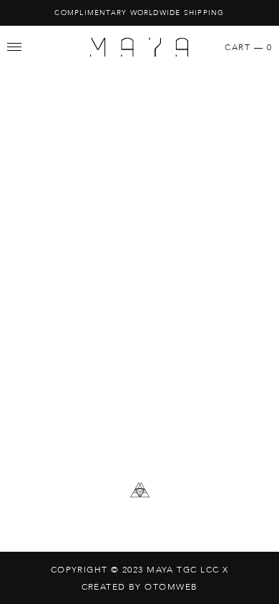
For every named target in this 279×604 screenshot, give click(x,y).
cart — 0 (248, 47)
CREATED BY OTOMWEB (140, 587)
